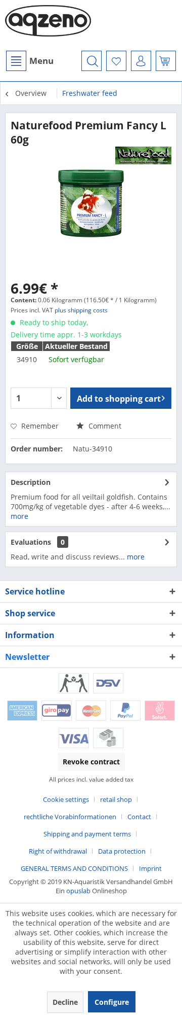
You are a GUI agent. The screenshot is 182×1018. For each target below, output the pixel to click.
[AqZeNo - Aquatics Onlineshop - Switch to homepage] (48, 25)
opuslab (78, 890)
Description (31, 482)
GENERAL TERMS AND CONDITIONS (74, 868)
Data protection (122, 851)
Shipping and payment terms (87, 833)
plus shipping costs (81, 310)
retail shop (116, 799)
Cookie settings (66, 799)
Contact (139, 816)
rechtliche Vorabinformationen (70, 816)
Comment (103, 426)
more (19, 516)
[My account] (141, 61)
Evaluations (31, 542)
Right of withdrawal (58, 851)
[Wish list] (116, 61)
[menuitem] (29, 61)
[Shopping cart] (166, 61)
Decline (65, 1002)
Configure (112, 1002)
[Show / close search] (91, 61)
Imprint (150, 868)
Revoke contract (91, 761)
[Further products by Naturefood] (143, 155)
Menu (41, 60)
